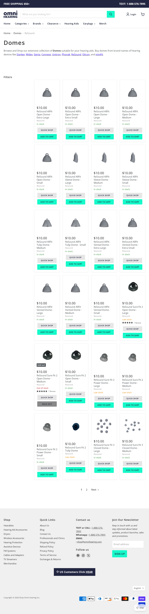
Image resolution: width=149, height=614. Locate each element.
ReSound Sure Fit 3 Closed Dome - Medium (132, 448)
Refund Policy (47, 546)
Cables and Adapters (14, 555)
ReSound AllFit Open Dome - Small (44, 179)
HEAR (89, 572)
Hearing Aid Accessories (15, 529)
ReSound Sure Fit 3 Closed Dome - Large (104, 448)
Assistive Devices (12, 546)
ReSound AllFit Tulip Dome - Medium (44, 244)
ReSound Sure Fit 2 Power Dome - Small (47, 452)
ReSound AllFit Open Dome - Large (101, 114)
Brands (37, 23)
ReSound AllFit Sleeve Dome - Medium (101, 179)
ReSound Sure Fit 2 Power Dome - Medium (132, 383)
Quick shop (47, 130)
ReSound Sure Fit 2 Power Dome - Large (104, 383)
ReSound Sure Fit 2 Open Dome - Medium (47, 378)
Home (7, 23)
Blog (42, 529)
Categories (21, 23)
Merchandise (10, 563)
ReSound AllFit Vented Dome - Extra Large (102, 244)
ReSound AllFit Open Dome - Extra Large (44, 114)
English (137, 588)
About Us (44, 525)
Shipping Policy (47, 542)
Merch (103, 23)
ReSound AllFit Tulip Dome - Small (75, 243)
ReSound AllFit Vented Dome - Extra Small (130, 244)
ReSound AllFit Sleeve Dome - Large (73, 179)
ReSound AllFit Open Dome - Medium (130, 114)
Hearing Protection (13, 542)
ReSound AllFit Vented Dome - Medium (73, 310)
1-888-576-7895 (97, 534)
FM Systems (10, 550)
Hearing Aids (71, 23)
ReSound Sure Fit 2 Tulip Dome (75, 449)
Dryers (7, 533)
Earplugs (88, 23)
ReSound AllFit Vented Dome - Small (102, 310)
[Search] (111, 14)
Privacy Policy (47, 550)
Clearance (53, 23)
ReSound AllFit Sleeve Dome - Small (130, 179)
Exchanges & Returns (50, 559)
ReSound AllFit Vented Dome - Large (45, 310)
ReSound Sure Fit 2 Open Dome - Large (132, 310)
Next (94, 489)
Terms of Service (48, 555)
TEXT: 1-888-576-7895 (132, 4)
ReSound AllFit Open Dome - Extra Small (73, 114)
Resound (40, 120)
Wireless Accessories (14, 538)
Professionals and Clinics (52, 538)
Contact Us (45, 533)
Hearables (9, 525)
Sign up (120, 553)
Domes (17, 33)
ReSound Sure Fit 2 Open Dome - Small (75, 378)
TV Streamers (10, 559)
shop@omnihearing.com (89, 541)
